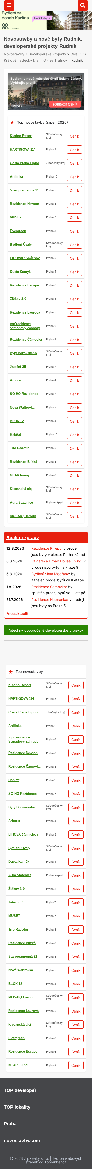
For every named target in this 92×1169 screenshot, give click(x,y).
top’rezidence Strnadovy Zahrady (25, 326)
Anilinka (16, 177)
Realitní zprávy (22, 537)
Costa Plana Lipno (24, 163)
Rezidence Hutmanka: (49, 599)
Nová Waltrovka (22, 407)
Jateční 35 (18, 367)
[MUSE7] (46, 76)
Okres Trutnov (55, 60)
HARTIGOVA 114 (23, 149)
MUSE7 (15, 217)
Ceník (74, 136)
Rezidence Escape (24, 285)
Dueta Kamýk (20, 272)
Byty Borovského (23, 353)
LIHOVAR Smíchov (25, 258)
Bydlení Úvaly (21, 244)
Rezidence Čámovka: (49, 586)
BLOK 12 (17, 421)
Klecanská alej (21, 489)
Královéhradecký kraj (21, 60)
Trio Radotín (19, 448)
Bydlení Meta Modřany (50, 574)
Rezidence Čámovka (26, 339)
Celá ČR (77, 54)
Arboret (16, 380)
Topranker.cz (55, 1162)
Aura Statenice (21, 502)
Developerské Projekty (47, 54)
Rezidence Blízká (23, 462)
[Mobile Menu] (9, 5)
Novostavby (14, 54)
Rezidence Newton (24, 204)
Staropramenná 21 (24, 190)
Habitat (15, 434)
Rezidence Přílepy (46, 548)
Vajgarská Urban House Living (56, 561)
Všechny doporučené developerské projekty (46, 630)
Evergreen (18, 231)
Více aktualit (17, 613)
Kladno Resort (21, 136)
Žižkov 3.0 (18, 299)
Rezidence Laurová (25, 312)
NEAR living (19, 475)
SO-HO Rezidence (24, 394)
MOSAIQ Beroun (23, 516)
